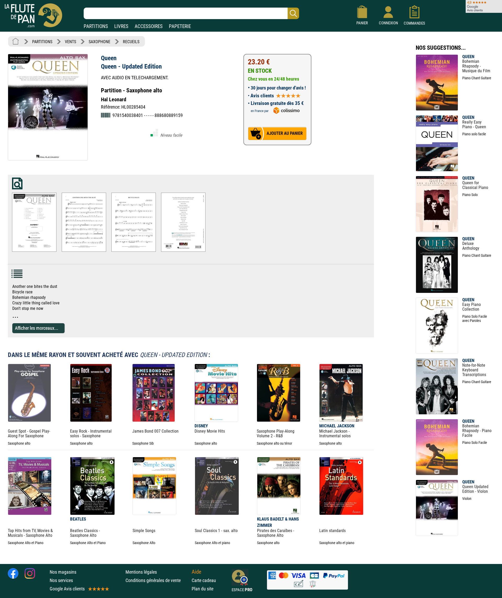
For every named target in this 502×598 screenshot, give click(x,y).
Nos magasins (63, 572)
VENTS (70, 41)
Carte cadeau (204, 580)
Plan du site (202, 588)
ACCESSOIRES (149, 26)
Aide (196, 572)
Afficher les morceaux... (36, 328)
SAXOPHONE (99, 41)
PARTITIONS (96, 26)
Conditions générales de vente (157, 580)
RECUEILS (131, 41)
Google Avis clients (67, 588)
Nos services (61, 580)
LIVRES (121, 26)
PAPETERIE (180, 26)
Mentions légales (141, 572)
